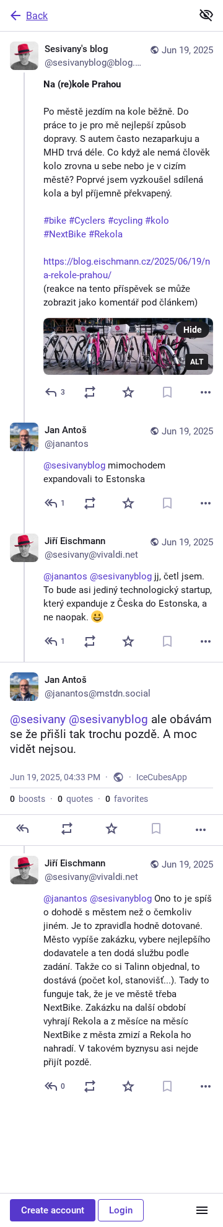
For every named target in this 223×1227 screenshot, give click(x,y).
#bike (54, 220)
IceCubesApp (161, 777)
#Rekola (106, 234)
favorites (126, 799)
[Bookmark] (167, 392)
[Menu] (202, 1210)
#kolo (157, 220)
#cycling (125, 220)
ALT (196, 362)
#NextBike (64, 234)
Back (37, 16)
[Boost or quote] (89, 392)
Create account (52, 1210)
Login (121, 1210)
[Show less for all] (206, 15)
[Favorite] (128, 392)
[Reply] (22, 828)
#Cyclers (87, 220)
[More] (205, 392)
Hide (192, 330)
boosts (27, 799)
